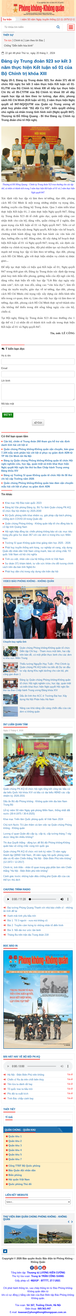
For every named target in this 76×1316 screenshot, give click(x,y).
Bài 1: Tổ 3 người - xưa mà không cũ (27, 920)
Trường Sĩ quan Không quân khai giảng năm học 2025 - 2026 (37, 542)
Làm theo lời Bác (34, 40)
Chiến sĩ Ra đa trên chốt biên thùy (25, 1079)
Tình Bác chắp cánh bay (20, 1098)
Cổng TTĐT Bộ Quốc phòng (24, 1165)
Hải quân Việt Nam (19, 1179)
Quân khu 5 (15, 1154)
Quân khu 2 (15, 1141)
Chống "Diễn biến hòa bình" (18, 45)
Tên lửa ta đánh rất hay (19, 1084)
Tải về (70, 1074)
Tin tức (8, 40)
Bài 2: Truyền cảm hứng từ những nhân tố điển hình (35, 925)
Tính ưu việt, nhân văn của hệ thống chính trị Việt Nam (34, 559)
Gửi (40, 422)
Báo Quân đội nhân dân (22, 1170)
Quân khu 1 (15, 1136)
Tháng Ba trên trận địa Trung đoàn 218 (28, 934)
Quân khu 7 (15, 1159)
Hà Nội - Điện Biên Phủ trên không (25, 1074)
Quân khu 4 (15, 1150)
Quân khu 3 (15, 1145)
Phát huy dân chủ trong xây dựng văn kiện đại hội (31, 571)
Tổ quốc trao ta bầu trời (20, 1089)
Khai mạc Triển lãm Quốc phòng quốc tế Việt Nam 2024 (33, 819)
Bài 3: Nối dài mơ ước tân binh (24, 930)
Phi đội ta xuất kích (17, 1093)
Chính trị (18, 40)
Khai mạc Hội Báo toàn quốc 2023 (23, 503)
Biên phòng (15, 1175)
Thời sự (8, 35)
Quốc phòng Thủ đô (20, 1184)
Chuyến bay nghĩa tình (14, 642)
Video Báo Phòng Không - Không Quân (28, 581)
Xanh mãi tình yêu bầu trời (21, 915)
